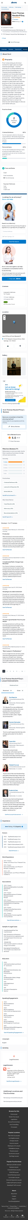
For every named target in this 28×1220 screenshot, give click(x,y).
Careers (14, 1196)
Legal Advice (14, 1119)
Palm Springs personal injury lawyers (13, 1101)
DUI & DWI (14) (8, 491)
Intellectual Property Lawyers (14, 1182)
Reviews (11, 49)
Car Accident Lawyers (14, 1177)
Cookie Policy (22, 1206)
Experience (18, 49)
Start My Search (14, 241)
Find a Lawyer (14, 1114)
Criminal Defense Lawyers (14, 1169)
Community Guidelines (13, 1208)
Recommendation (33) (11, 513)
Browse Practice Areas (14, 1122)
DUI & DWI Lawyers (14, 1172)
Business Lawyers (14, 1167)
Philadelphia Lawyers (14, 1148)
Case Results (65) (9, 504)
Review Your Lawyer (14, 1116)
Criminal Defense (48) (10, 482)
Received (7, 690)
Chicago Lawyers (14, 1140)
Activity (25, 49)
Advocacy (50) (8, 508)
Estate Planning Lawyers (14, 1175)
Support (14, 1198)
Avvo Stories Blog (14, 1124)
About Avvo (14, 1193)
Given (20, 690)
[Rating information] (22, 21)
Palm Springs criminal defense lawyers (13, 1097)
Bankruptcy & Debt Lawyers (14, 1164)
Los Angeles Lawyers (14, 1138)
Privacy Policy (13, 1206)
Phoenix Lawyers (14, 1151)
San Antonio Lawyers (14, 1153)
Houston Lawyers (14, 1143)
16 (22, 671)
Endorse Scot (14, 685)
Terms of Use (4, 1206)
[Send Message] (7, 346)
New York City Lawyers (14, 1135)
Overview (4, 49)
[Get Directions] (20, 346)
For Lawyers (14, 1127)
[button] (14, 322)
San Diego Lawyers (14, 1156)
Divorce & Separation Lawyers (14, 1180)
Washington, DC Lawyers (14, 1145)
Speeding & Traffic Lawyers (14, 1185)
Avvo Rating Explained (14, 1201)
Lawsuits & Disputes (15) (11, 487)
